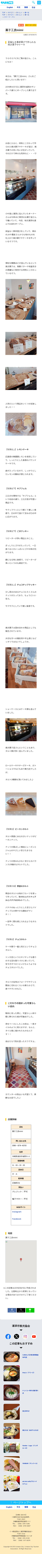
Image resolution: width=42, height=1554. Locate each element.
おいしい (19, 12)
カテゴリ (11, 12)
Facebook (16, 1219)
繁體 (26, 7)
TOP (3, 12)
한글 (33, 7)
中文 (18, 7)
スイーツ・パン (9, 17)
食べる (27, 12)
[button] (21, 1259)
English (10, 7)
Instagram (16, 1212)
